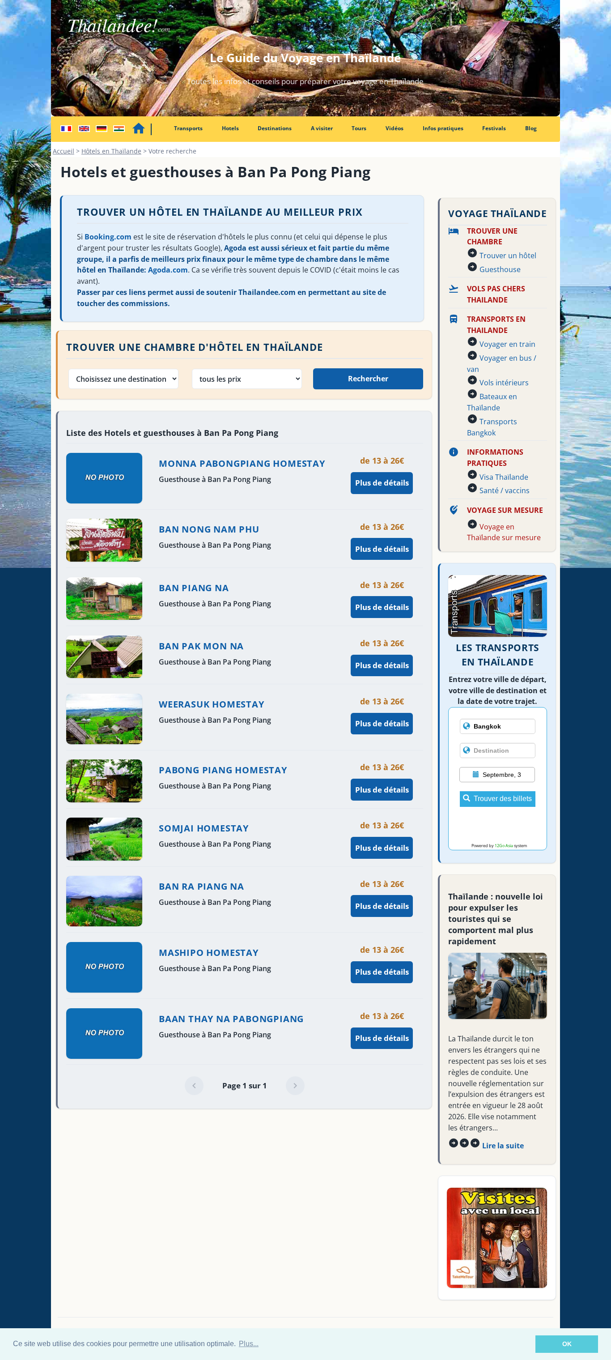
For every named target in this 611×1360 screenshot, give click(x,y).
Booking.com (108, 237)
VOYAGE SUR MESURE (505, 510)
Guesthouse (500, 269)
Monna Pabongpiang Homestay (242, 463)
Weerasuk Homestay (211, 704)
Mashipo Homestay (209, 952)
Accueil (63, 151)
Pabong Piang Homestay (223, 770)
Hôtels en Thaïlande (111, 151)
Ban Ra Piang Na (201, 886)
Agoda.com (168, 270)
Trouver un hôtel (507, 255)
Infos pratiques (443, 128)
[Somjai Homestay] (382, 848)
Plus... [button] (249, 1343)
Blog (531, 128)
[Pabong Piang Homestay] (382, 789)
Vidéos (394, 128)
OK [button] (567, 1343)
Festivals (494, 128)
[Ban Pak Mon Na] (382, 665)
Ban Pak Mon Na (201, 646)
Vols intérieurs (504, 383)
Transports (188, 128)
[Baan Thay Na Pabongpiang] (382, 1038)
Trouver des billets (503, 798)
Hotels (230, 128)
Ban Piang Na (194, 588)
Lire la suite (503, 1146)
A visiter (322, 128)
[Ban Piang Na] (382, 607)
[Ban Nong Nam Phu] (382, 549)
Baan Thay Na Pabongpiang (231, 1019)
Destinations (275, 128)
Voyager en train (507, 344)
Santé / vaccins (504, 490)
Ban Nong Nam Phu (209, 529)
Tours (359, 128)
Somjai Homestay (204, 828)
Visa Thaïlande (503, 477)
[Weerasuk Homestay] (382, 723)
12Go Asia (504, 845)
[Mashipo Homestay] (382, 972)
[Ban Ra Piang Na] (382, 906)
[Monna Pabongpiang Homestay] (382, 482)
